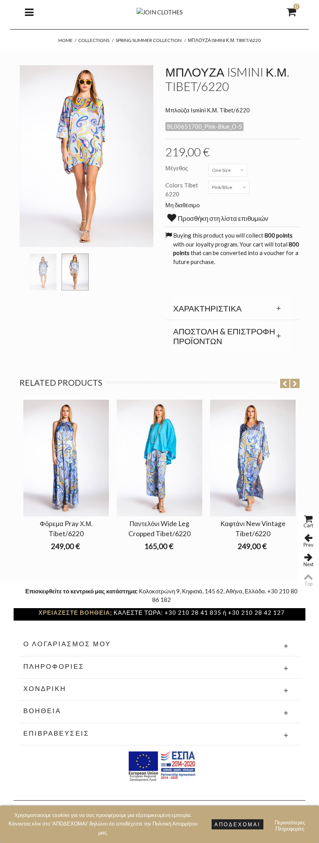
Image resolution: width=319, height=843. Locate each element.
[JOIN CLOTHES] (160, 11)
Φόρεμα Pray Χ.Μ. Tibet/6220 (66, 528)
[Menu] (29, 11)
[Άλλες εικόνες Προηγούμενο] (23, 269)
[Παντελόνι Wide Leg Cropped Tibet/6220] (159, 458)
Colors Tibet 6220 (181, 190)
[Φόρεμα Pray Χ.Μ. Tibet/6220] (66, 458)
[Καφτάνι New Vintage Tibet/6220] (253, 458)
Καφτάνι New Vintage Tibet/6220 (253, 528)
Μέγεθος (177, 167)
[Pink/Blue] (75, 272)
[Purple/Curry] (43, 272)
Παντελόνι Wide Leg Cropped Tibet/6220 (159, 528)
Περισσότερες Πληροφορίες (290, 823)
